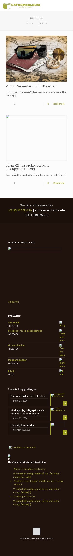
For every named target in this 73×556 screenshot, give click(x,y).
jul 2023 (43, 23)
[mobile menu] (68, 5)
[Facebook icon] (19, 543)
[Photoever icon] (45, 543)
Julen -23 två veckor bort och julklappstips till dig (27, 167)
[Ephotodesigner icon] (49, 543)
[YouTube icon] (27, 543)
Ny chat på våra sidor (24, 496)
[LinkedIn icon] (31, 543)
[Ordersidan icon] (53, 543)
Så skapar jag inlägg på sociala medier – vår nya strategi (38, 483)
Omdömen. (13, 301)
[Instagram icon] (34, 543)
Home (29, 23)
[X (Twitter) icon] (23, 543)
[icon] (38, 543)
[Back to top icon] (36, 531)
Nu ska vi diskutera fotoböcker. (27, 462)
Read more (58, 104)
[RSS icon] (42, 543)
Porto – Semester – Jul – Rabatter (31, 86)
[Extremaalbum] (21, 5)
